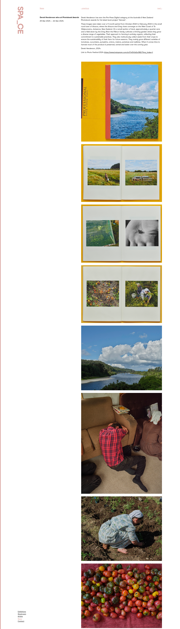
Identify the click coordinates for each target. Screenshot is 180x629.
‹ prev (85, 8)
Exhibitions (22, 612)
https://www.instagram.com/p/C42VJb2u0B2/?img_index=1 (128, 52)
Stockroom (22, 614)
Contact (21, 621)
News (20, 619)
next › (159, 8)
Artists (20, 616)
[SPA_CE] (23, 17)
